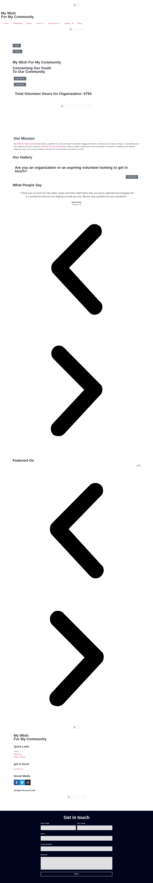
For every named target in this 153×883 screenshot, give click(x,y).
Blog (80, 23)
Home (5, 23)
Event (38, 23)
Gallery (67, 23)
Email (43, 833)
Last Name (81, 823)
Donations (52, 23)
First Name (45, 823)
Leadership (17, 23)
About (29, 23)
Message (44, 854)
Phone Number (46, 844)
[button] (76, 269)
